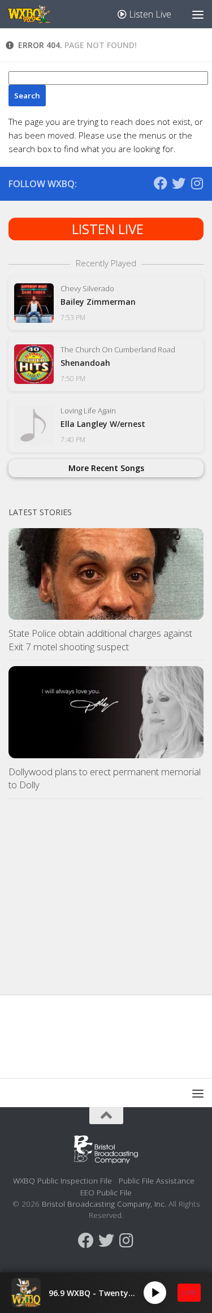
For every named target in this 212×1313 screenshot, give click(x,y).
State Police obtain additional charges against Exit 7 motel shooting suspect (100, 640)
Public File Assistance (156, 1180)
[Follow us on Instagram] (197, 183)
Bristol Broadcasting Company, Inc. (104, 1203)
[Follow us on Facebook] (160, 183)
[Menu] (198, 14)
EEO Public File (106, 1192)
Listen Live (149, 14)
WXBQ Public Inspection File (62, 1180)
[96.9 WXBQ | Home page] (36, 14)
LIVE (189, 1292)
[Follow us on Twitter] (178, 183)
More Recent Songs (106, 468)
